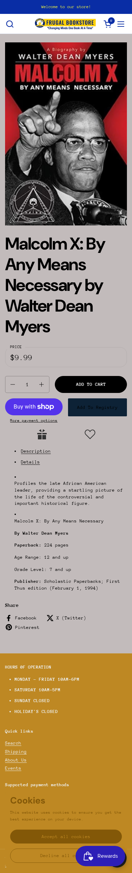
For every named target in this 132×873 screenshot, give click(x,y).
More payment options (34, 420)
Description (36, 451)
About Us (16, 759)
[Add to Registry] (42, 434)
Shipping (16, 751)
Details (30, 461)
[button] (9, 24)
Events (13, 768)
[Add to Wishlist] (90, 434)
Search (13, 743)
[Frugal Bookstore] (65, 24)
